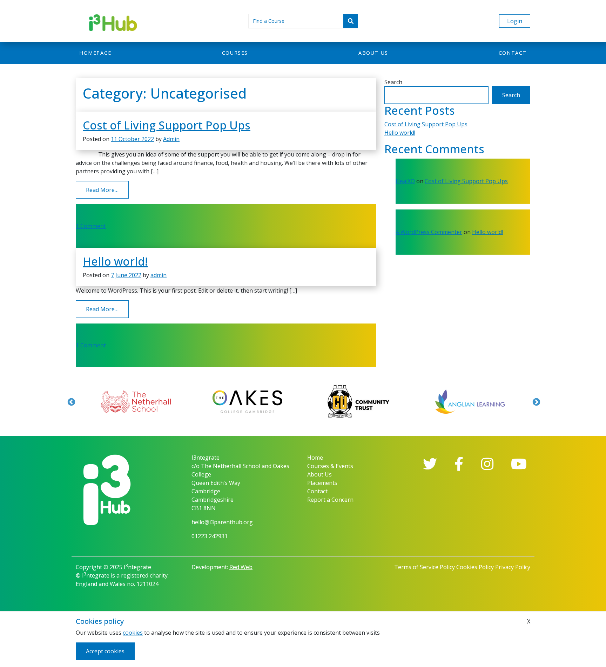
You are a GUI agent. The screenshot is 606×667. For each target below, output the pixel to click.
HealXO (405, 181)
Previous (70, 401)
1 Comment (91, 226)
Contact (513, 52)
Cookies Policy (475, 567)
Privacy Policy (512, 567)
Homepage (95, 52)
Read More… (107, 190)
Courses (235, 52)
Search (393, 82)
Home (315, 457)
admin (158, 275)
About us (373, 52)
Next (535, 401)
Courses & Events (330, 466)
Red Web (240, 567)
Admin (171, 139)
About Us (319, 474)
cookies (133, 632)
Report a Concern (330, 499)
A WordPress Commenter (429, 232)
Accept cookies (105, 651)
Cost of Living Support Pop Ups (166, 125)
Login (514, 21)
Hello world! (115, 261)
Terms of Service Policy (424, 567)
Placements (322, 483)
